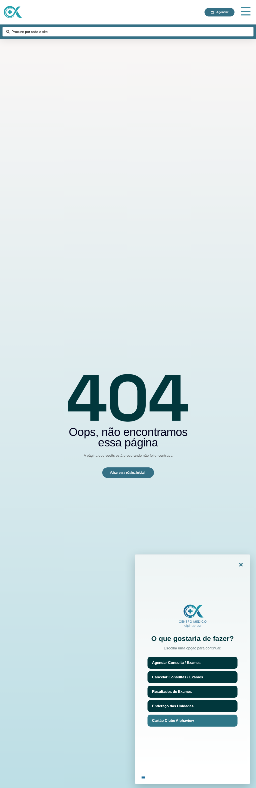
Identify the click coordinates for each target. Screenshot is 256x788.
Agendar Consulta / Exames (176, 662)
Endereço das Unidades (173, 706)
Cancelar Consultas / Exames (177, 677)
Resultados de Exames (172, 691)
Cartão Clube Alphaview (173, 720)
